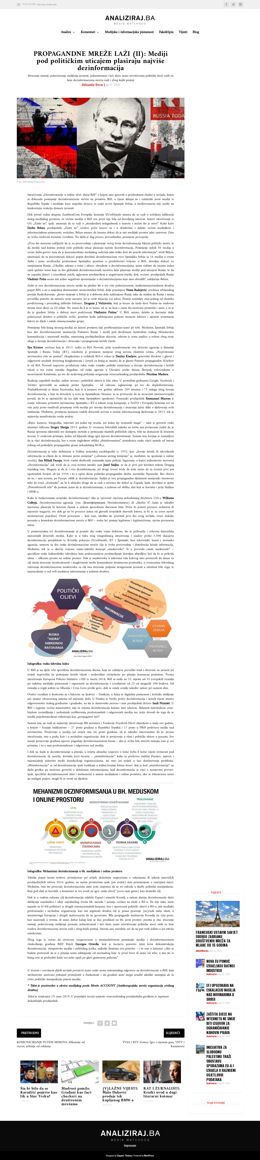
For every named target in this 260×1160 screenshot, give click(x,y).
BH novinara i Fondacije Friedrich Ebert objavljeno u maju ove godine (128, 723)
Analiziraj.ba (202, 950)
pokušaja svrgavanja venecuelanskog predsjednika (114, 374)
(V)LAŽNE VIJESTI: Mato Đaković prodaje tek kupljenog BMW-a (120, 1094)
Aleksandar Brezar (92, 84)
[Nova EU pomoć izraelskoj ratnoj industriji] (200, 963)
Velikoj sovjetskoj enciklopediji (95, 451)
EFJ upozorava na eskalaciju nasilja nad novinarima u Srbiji (220, 992)
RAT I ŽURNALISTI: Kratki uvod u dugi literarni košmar (161, 1092)
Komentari (88, 33)
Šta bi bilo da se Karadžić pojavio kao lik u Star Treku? (38, 1092)
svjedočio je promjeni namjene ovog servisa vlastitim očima (112, 352)
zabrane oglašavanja (119, 385)
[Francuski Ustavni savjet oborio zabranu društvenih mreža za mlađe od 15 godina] (218, 914)
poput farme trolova (51, 877)
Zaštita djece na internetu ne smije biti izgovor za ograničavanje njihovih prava (220, 1023)
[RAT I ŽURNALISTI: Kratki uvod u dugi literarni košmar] (162, 1071)
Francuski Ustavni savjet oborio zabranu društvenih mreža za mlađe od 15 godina (217, 939)
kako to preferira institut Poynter (139, 756)
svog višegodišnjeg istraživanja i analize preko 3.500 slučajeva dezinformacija (100, 538)
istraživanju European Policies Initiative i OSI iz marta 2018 (66, 679)
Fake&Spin (166, 33)
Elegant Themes (124, 1155)
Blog (196, 33)
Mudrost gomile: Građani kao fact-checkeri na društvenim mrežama (77, 1096)
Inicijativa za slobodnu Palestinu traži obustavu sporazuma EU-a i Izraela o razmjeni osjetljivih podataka (221, 1063)
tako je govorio (156, 423)
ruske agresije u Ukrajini (102, 370)
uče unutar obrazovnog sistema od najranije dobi (59, 699)
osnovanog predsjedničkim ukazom (93, 336)
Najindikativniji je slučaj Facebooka (50, 389)
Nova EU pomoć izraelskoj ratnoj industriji (220, 966)
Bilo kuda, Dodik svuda (47, 4)
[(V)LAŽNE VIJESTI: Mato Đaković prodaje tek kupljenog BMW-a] (121, 1071)
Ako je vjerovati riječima (107, 498)
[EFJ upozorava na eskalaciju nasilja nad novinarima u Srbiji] (200, 987)
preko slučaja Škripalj (136, 370)
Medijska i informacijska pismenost (129, 33)
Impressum (130, 1145)
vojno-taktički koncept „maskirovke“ (100, 549)
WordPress (149, 1155)
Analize (66, 33)
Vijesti (183, 33)
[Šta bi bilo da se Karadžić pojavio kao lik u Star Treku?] (39, 1071)
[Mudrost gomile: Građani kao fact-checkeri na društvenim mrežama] (80, 1071)
